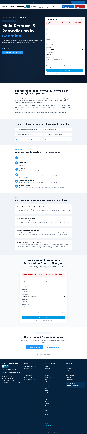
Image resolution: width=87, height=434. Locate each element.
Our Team (68, 368)
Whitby (46, 388)
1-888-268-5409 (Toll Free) (9, 378)
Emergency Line (79, 6)
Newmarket (47, 397)
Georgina (16, 17)
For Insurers (62, 432)
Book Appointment (68, 6)
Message (50, 57)
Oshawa (46, 390)
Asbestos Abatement (28, 373)
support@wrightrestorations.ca (10, 380)
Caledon (46, 412)
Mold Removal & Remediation (30, 370)
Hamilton (47, 392)
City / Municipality (49, 52)
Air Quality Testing (28, 375)
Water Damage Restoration (30, 366)
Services (33, 6)
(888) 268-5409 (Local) (9, 376)
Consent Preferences (81, 432)
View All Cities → (49, 425)
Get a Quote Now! (52, 347)
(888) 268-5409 (78, 2)
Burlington (47, 381)
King (46, 410)
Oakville (46, 379)
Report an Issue (73, 432)
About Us (48, 6)
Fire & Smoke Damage (29, 368)
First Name (48, 27)
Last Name (48, 32)
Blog (54, 6)
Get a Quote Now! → (65, 70)
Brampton (47, 370)
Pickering (47, 386)
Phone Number (49, 37)
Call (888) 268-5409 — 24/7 (13, 52)
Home (3, 17)
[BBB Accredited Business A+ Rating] (27, 6)
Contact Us (68, 377)
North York (47, 405)
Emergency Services (70, 373)
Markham (47, 373)
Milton (46, 414)
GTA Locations (41, 6)
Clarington (47, 423)
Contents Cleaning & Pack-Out (30, 379)
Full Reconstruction (28, 377)
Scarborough (48, 403)
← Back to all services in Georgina (43, 354)
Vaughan (47, 375)
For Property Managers (54, 432)
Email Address (49, 42)
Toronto (47, 366)
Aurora (46, 395)
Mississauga (47, 368)
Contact (59, 6)
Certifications (69, 370)
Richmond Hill (48, 377)
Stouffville (47, 421)
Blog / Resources (70, 375)
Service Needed (49, 47)
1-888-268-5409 (65, 2)
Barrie (46, 399)
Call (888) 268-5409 (35, 347)
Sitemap (67, 432)
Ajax (46, 384)
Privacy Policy (46, 432)
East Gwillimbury (48, 419)
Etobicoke (47, 401)
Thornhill (47, 408)
